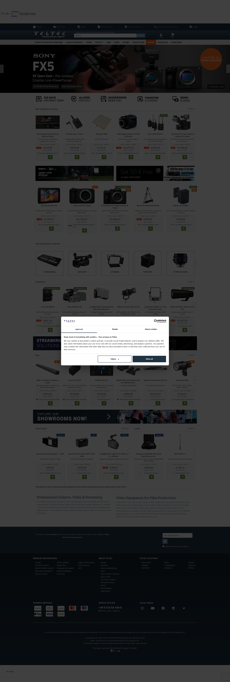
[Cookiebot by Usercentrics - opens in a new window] (155, 321)
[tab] (79, 329)
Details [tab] (115, 329)
